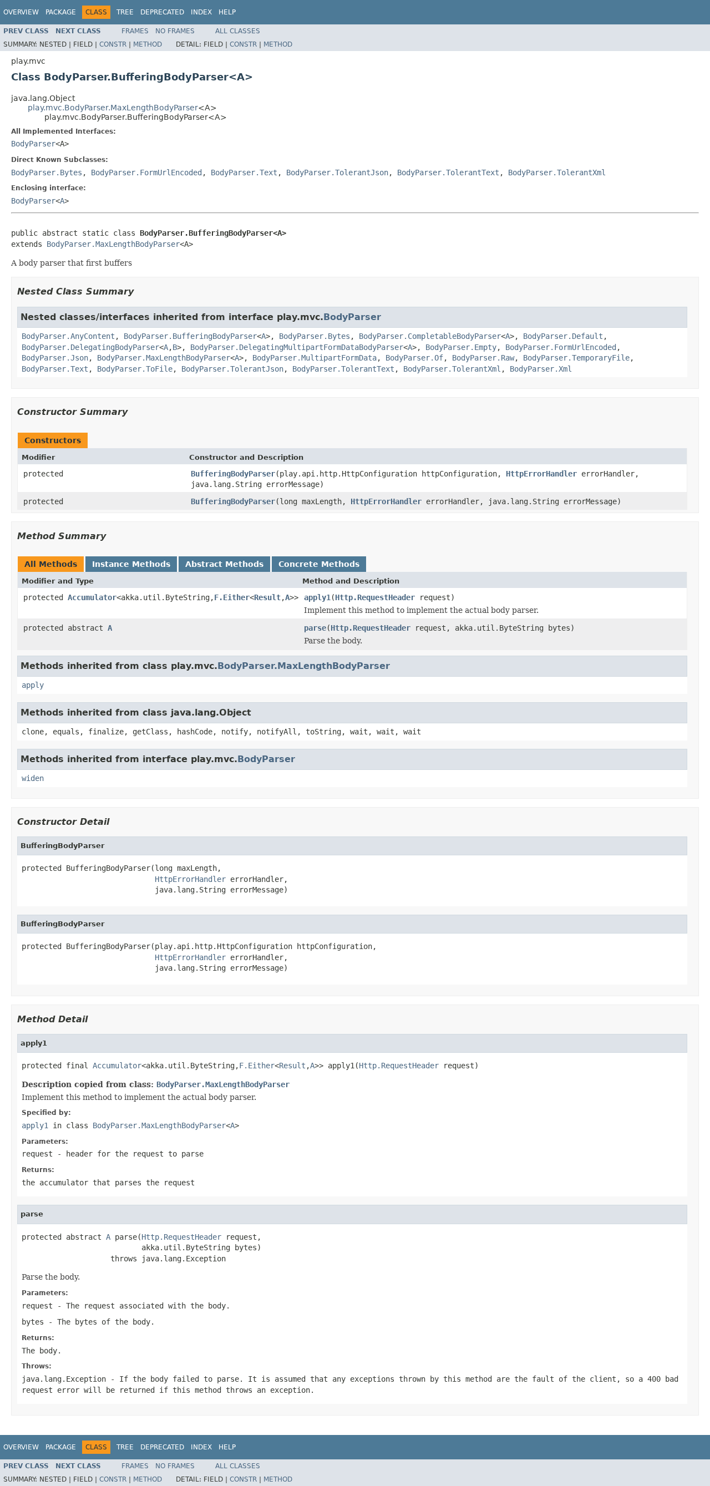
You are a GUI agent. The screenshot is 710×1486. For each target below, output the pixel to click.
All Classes (237, 31)
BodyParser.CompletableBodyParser (430, 336)
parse (315, 627)
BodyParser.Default (563, 336)
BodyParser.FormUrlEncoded (146, 172)
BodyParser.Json (55, 357)
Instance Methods (131, 564)
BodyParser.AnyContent (68, 336)
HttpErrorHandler (541, 473)
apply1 (317, 597)
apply (33, 685)
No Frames (175, 31)
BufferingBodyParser (233, 473)
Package (60, 12)
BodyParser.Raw (483, 357)
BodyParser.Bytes (46, 172)
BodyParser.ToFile (135, 368)
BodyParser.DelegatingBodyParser (90, 347)
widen (33, 778)
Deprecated (162, 12)
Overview (21, 12)
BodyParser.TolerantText (448, 172)
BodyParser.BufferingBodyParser (190, 336)
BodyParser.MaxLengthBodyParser (113, 244)
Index (201, 12)
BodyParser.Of (414, 357)
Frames (135, 31)
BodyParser (33, 143)
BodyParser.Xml (541, 368)
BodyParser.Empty (460, 347)
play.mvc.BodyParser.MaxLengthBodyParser (113, 107)
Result (267, 597)
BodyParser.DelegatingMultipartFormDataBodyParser (296, 347)
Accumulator (92, 597)
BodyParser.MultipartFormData (314, 357)
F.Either (232, 597)
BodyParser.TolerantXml (557, 172)
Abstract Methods (224, 564)
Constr (112, 44)
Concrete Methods (318, 564)
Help (227, 12)
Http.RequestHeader (375, 597)
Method (147, 44)
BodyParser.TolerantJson (337, 172)
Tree (125, 12)
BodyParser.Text (244, 172)
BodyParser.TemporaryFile (576, 357)
